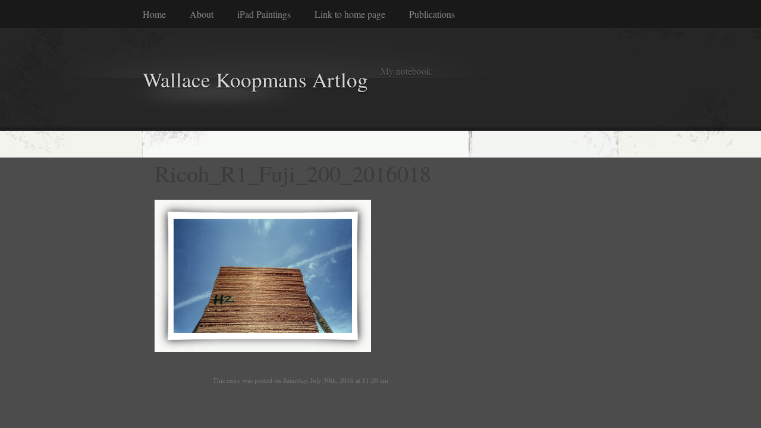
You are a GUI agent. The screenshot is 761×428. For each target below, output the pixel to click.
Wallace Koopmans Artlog (255, 79)
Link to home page (350, 14)
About (201, 14)
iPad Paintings (264, 14)
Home (154, 14)
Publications (432, 14)
